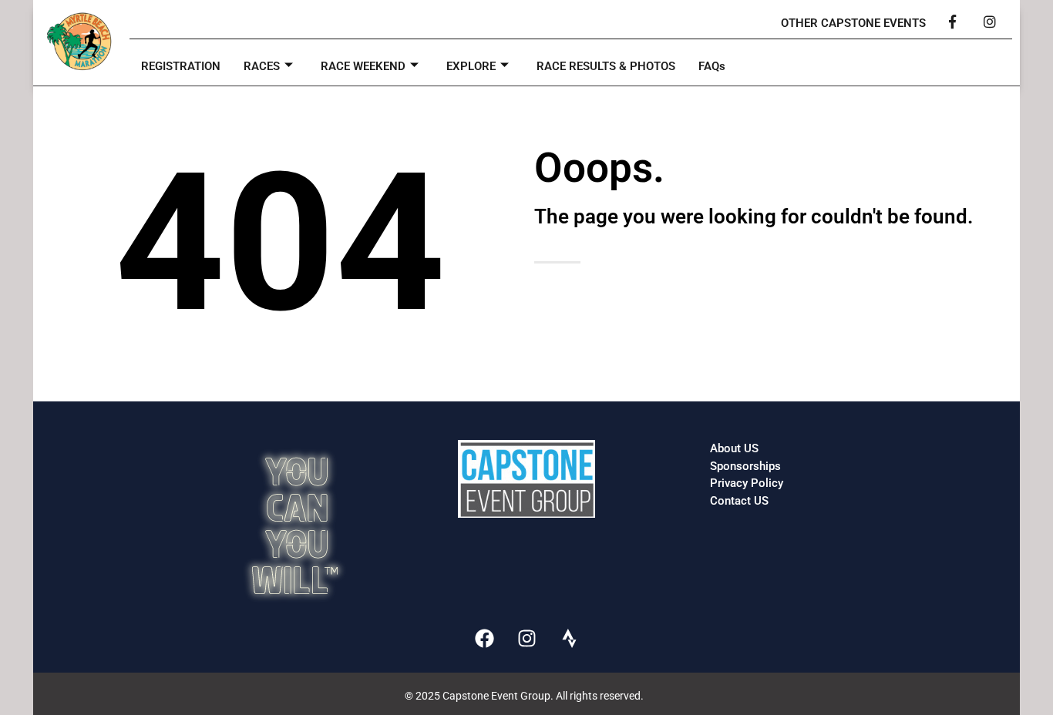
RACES (262, 66)
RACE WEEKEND (363, 66)
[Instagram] (526, 638)
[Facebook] (484, 638)
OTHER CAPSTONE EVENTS (853, 23)
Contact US (739, 501)
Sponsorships (745, 466)
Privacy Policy (746, 483)
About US (734, 448)
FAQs (711, 66)
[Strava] (569, 638)
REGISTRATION (180, 66)
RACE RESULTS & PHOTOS (606, 66)
